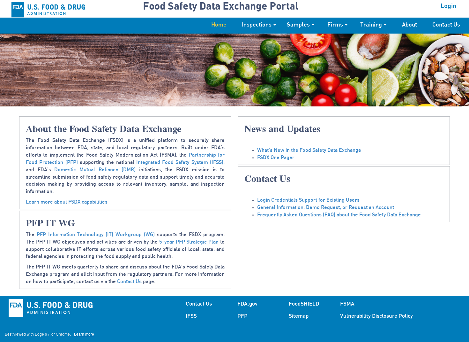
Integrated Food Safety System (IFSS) (179, 162)
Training (371, 25)
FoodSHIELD (304, 304)
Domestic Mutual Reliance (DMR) (95, 169)
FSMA (347, 304)
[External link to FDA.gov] (57, 9)
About (409, 25)
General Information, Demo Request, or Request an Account (325, 207)
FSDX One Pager (275, 157)
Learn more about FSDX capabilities (67, 202)
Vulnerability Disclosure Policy (376, 316)
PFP (242, 316)
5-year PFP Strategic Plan (189, 242)
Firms (335, 25)
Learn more (84, 334)
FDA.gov (247, 304)
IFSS (191, 316)
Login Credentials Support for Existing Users (308, 200)
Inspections (257, 25)
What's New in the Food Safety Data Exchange (309, 150)
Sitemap (299, 316)
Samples (299, 25)
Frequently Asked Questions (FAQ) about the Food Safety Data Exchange (339, 214)
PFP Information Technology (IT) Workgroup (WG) (96, 234)
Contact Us (446, 25)
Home (219, 25)
